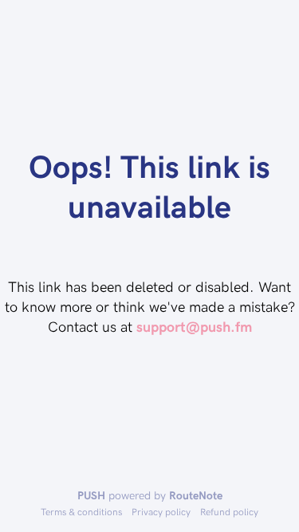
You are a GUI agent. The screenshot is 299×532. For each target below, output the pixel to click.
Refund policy (229, 511)
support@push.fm (194, 326)
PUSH (91, 494)
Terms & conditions (81, 511)
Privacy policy (161, 511)
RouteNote (195, 494)
